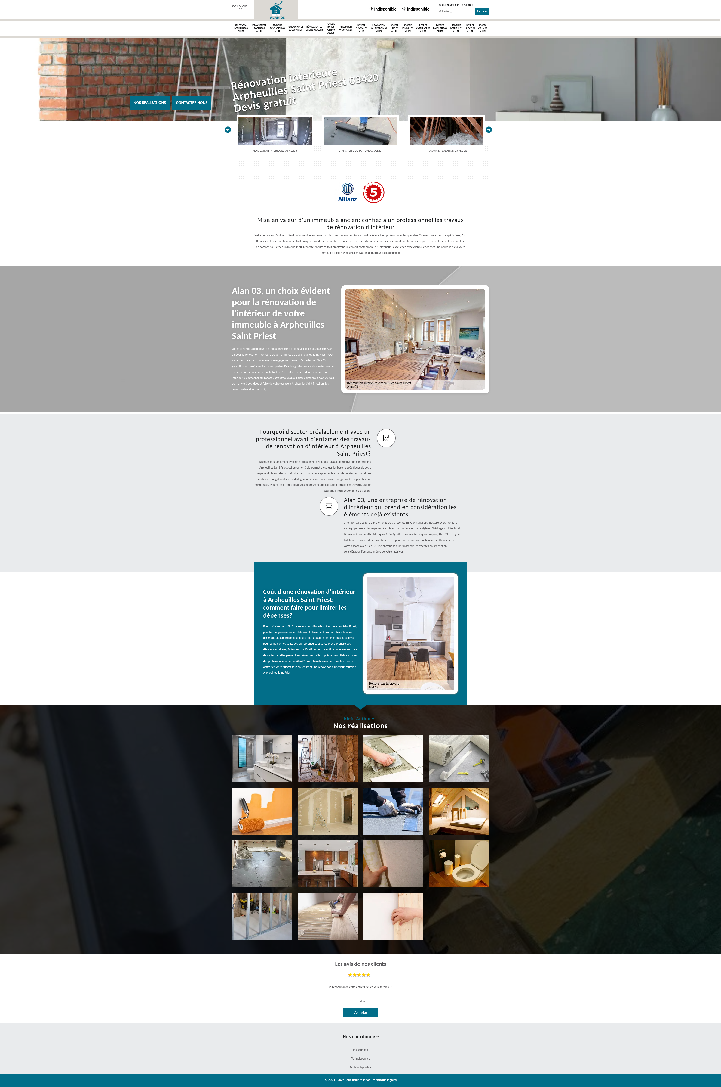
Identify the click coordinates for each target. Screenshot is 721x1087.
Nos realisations (149, 103)
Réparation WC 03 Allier (345, 28)
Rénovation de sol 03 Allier (295, 28)
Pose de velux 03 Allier (482, 28)
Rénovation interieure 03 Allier (241, 28)
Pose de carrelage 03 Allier (423, 28)
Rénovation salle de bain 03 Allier (378, 28)
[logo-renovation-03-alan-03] (276, 9)
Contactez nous (191, 103)
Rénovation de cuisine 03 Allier (314, 28)
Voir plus (360, 1012)
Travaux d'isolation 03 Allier (277, 28)
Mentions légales (385, 1080)
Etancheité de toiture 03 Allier (259, 28)
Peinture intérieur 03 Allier (456, 28)
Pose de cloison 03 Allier (361, 28)
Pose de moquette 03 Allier (440, 28)
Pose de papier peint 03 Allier (331, 28)
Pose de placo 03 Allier (470, 28)
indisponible (385, 9)
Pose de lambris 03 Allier (407, 28)
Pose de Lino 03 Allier (394, 28)
